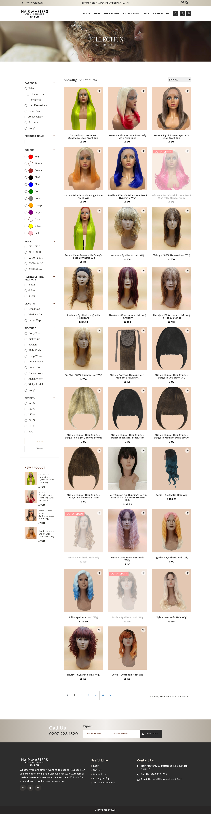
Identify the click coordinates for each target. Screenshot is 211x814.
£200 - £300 (35, 258)
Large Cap (34, 320)
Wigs (31, 88)
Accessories (35, 117)
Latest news (131, 13)
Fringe (32, 128)
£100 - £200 (35, 252)
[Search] (175, 13)
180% (31, 409)
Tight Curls (34, 350)
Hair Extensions (37, 105)
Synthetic (36, 100)
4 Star (31, 290)
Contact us (161, 13)
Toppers (33, 122)
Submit (39, 441)
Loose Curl (34, 367)
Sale (146, 13)
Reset (39, 448)
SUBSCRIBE (152, 733)
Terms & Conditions (104, 782)
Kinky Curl (34, 339)
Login (96, 765)
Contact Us (99, 774)
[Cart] (188, 13)
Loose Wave (35, 362)
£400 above (35, 269)
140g (31, 426)
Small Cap (34, 309)
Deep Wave (35, 356)
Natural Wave (36, 373)
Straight (32, 345)
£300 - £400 (35, 263)
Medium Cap (35, 315)
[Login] (182, 13)
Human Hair (38, 94)
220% (31, 420)
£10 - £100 (34, 247)
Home (86, 13)
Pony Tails (34, 111)
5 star (31, 285)
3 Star (31, 296)
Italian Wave (35, 379)
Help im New (111, 13)
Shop (97, 13)
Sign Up (97, 770)
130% (31, 414)
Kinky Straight (36, 384)
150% (31, 403)
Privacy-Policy (101, 778)
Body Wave (35, 333)
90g (30, 432)
